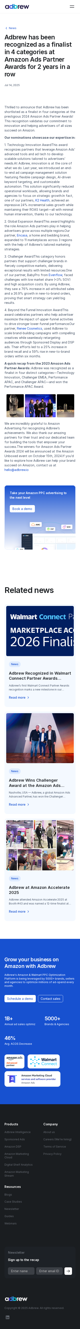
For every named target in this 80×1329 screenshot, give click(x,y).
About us (49, 1132)
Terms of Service (54, 1146)
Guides (9, 1216)
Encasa (22, 235)
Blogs (8, 1194)
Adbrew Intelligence (17, 1132)
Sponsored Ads (14, 1139)
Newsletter (11, 1209)
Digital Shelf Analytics (18, 1164)
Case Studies (13, 1201)
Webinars (10, 1223)
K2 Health (42, 200)
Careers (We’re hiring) (57, 1139)
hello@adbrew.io (16, 470)
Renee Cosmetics (29, 328)
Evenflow (55, 275)
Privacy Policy (52, 1153)
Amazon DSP (12, 1146)
